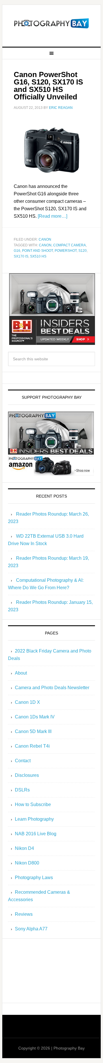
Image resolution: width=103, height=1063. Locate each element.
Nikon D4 (24, 848)
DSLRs (22, 789)
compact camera (69, 245)
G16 (17, 251)
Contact (23, 760)
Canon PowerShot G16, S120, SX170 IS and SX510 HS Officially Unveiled (48, 85)
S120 (82, 251)
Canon (45, 239)
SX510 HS (38, 256)
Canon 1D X (27, 702)
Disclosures (27, 775)
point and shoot (37, 251)
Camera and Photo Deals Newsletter (52, 687)
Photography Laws (34, 877)
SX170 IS (21, 256)
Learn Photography (34, 819)
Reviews (24, 914)
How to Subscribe (33, 804)
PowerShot (66, 251)
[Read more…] (52, 216)
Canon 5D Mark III (33, 731)
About (21, 673)
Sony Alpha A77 (31, 928)
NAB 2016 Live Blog (35, 833)
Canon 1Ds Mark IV (35, 716)
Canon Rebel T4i (32, 746)
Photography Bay (51, 23)
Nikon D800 (27, 862)
